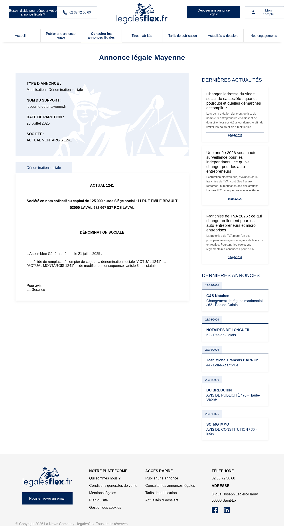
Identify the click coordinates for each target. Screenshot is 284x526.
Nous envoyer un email (47, 498)
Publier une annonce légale (60, 35)
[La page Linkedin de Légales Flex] (228, 512)
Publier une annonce (161, 478)
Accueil (20, 35)
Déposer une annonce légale (214, 12)
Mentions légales (102, 493)
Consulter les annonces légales (101, 35)
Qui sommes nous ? (104, 478)
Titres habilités (142, 35)
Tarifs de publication (182, 35)
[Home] (47, 476)
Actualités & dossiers (223, 35)
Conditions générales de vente (113, 485)
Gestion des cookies (105, 507)
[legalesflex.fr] (142, 12)
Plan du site (98, 500)
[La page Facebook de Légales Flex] (217, 512)
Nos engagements (263, 35)
